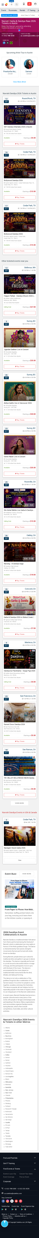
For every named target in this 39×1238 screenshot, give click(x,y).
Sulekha (6, 4)
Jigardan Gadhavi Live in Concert (16, 349)
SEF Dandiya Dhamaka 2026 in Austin (18, 127)
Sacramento (9, 1114)
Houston (8, 1065)
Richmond (8, 1111)
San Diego (8, 1120)
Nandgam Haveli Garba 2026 (14, 848)
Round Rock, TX (29, 98)
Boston (7, 1041)
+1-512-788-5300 (8, 36)
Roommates (13, 10)
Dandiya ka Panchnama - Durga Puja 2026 (19, 671)
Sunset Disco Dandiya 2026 (14, 724)
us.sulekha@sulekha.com (13, 1193)
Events (3, 10)
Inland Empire (9, 1071)
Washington (9, 1141)
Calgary (7, 1044)
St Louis (7, 1125)
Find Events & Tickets (11, 1169)
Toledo (7, 1133)
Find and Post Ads (10, 1158)
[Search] (16, 4)
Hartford (7, 1063)
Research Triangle (10, 1109)
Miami (7, 1079)
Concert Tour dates (26, 1174)
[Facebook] (4, 42)
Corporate (7, 1181)
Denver (7, 1057)
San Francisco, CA (28, 696)
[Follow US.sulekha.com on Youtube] (16, 1201)
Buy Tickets (20, 144)
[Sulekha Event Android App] (13, 1209)
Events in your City (9, 1174)
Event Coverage (8, 1177)
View (19, 860)
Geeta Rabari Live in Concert (14, 457)
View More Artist (19, 82)
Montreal (8, 1084)
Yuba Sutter (8, 1147)
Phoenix (7, 1101)
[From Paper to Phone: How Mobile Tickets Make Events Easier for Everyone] (19, 889)
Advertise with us (20, 1216)
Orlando (7, 1095)
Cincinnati (8, 1049)
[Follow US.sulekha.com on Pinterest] (20, 1201)
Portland (7, 1106)
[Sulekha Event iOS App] (16, 1209)
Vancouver (8, 1138)
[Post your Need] (29, 4)
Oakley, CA (31, 535)
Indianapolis (9, 1068)
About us (4, 1214)
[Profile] (35, 4)
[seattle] (11, 4)
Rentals (22, 10)
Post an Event (24, 1177)
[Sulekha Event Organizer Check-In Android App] (22, 1209)
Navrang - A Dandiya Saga (13, 564)
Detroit (7, 1060)
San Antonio (9, 1117)
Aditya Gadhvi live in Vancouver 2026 (18, 403)
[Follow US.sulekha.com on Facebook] (3, 1201)
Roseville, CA (30, 482)
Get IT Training (9, 1163)
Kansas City (9, 1074)
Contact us (13, 1214)
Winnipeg (8, 1144)
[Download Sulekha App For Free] (24, 4)
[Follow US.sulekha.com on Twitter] (12, 1201)
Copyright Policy (8, 1218)
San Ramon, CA (29, 749)
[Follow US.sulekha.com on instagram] (7, 1201)
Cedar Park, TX (29, 152)
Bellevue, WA (30, 267)
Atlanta (7, 1028)
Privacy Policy (7, 1216)
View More (19, 803)
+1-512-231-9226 (23, 1189)
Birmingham (9, 1038)
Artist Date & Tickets (28, 15)
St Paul (7, 1128)
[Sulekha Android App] (2, 1209)
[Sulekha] (3, 4)
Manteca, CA (30, 642)
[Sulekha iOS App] (6, 1209)
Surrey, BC (31, 321)
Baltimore (8, 1033)
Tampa (7, 1130)
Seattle (11, 1)
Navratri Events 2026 (9, 15)
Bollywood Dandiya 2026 (13, 180)
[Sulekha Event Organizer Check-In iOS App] (25, 1209)
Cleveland (8, 1052)
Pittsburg (8, 1103)
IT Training (31, 10)
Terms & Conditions (26, 1214)
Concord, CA (30, 589)
